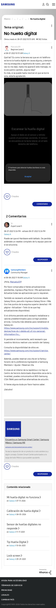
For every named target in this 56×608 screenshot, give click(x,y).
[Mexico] (8, 4)
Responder (43, 260)
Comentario (42, 204)
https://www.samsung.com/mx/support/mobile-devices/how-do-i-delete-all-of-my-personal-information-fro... (26, 331)
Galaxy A (26, 53)
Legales (5, 595)
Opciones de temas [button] (47, 26)
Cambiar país (7, 600)
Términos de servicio (12, 585)
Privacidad (6, 590)
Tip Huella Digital (16, 542)
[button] (47, 47)
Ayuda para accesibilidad (14, 580)
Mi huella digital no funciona (23, 497)
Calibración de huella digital (23, 510)
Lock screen (13, 555)
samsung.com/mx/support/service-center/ (18, 447)
